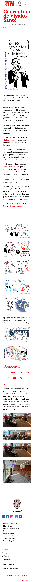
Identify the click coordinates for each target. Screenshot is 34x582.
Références (5, 556)
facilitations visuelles (11, 167)
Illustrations (7, 526)
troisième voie (12, 105)
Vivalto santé (20, 95)
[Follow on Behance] (20, 516)
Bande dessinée (8, 533)
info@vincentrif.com (8, 564)
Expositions (6, 559)
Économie (15, 24)
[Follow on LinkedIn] (7, 516)
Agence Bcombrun (17, 206)
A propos (5, 549)
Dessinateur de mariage (11, 528)
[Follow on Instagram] (11, 516)
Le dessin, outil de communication (20, 27)
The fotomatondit (9, 538)
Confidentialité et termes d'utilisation (17, 578)
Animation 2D (8, 536)
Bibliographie (6, 553)
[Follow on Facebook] (3, 516)
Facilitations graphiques (11, 523)
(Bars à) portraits (9, 531)
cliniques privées (9, 140)
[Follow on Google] (16, 516)
